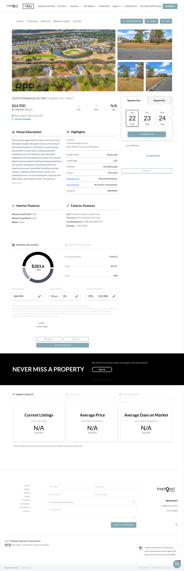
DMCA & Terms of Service (161, 568)
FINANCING (104, 6)
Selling (27, 496)
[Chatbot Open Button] (177, 564)
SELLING (74, 6)
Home (27, 485)
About (116, 6)
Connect (26, 511)
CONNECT (170, 6)
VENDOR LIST (131, 6)
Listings (26, 489)
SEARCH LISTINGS (46, 6)
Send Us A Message (123, 525)
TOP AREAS (88, 6)
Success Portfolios (150, 6)
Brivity (16, 568)
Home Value (24, 504)
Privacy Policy (143, 568)
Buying (26, 493)
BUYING (61, 6)
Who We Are (24, 507)
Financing (25, 500)
